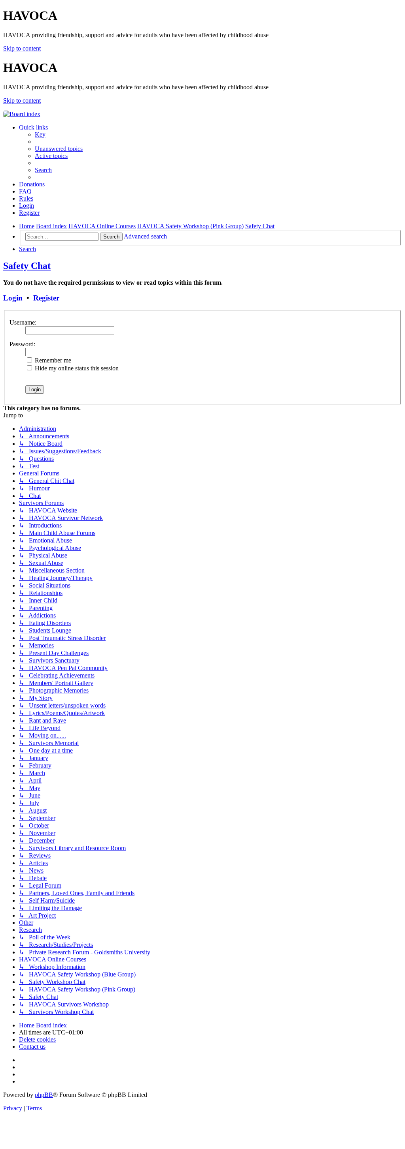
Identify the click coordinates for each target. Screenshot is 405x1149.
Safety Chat (27, 266)
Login (13, 298)
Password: (22, 344)
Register (46, 298)
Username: (22, 322)
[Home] (21, 114)
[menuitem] (40, 134)
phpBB (44, 1094)
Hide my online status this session (76, 368)
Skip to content (22, 48)
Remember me (52, 360)
